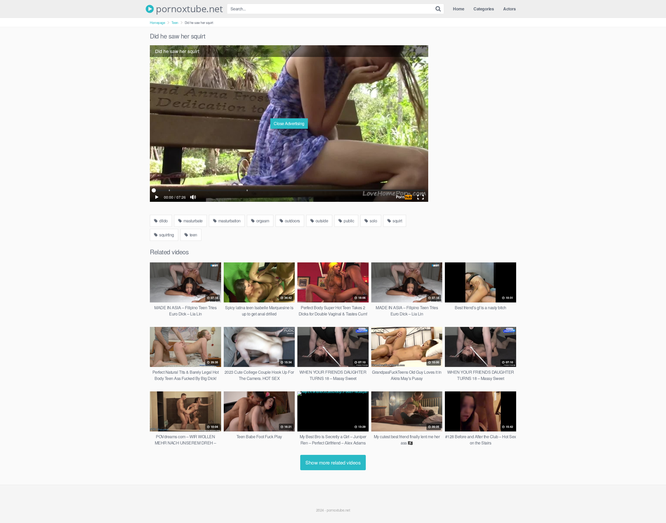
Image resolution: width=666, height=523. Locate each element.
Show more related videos (333, 462)
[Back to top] (652, 506)
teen (193, 235)
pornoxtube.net (188, 9)
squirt (397, 221)
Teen (174, 22)
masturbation (229, 221)
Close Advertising (289, 123)
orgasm (262, 221)
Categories (483, 9)
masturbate (192, 221)
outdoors (292, 221)
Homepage (157, 22)
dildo (163, 221)
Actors (509, 9)
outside (321, 221)
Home (458, 9)
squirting (166, 235)
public (348, 221)
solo (373, 221)
